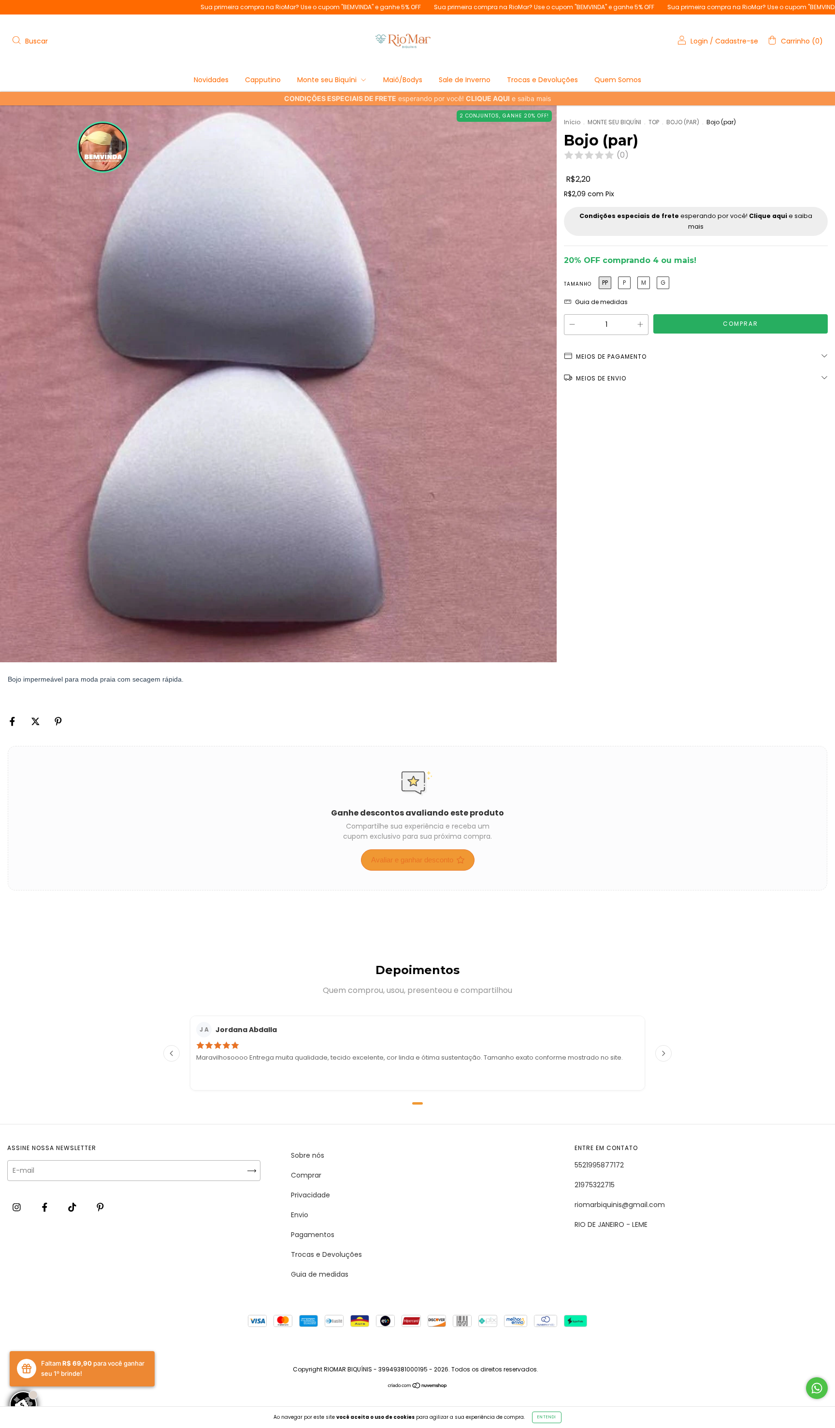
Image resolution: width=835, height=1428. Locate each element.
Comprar (306, 1175)
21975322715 (595, 1185)
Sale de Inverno (464, 80)
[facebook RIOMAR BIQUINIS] (45, 1207)
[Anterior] (171, 1053)
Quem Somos (617, 80)
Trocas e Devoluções (542, 80)
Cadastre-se (736, 41)
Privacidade (310, 1195)
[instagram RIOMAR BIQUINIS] (17, 1207)
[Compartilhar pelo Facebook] (13, 721)
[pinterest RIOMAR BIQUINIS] (100, 1207)
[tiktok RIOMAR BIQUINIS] (73, 1207)
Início (572, 122)
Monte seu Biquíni (328, 80)
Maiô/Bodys (402, 80)
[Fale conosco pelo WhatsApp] (817, 1388)
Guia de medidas (319, 1274)
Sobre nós (307, 1155)
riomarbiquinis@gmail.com (620, 1204)
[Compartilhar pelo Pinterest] (58, 721)
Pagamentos (312, 1234)
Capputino (263, 80)
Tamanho (577, 284)
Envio (299, 1215)
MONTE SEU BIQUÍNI (614, 122)
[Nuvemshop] (418, 1386)
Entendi (546, 1417)
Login (699, 41)
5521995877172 (599, 1165)
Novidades (211, 80)
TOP (653, 122)
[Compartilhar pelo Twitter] (36, 721)
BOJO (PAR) (682, 122)
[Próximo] (663, 1053)
